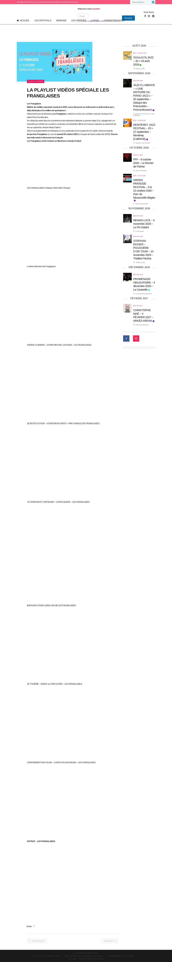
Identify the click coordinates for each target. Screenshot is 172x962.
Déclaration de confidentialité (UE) (83, 956)
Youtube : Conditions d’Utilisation (86, 959)
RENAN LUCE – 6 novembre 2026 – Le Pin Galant (143, 224)
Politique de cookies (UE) (46, 956)
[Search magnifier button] (153, 2)
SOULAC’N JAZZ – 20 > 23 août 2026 (143, 61)
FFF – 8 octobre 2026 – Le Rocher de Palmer (143, 163)
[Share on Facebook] (34, 926)
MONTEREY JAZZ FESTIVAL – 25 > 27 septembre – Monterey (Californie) (144, 131)
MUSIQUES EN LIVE (91, 953)
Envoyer (128, 18)
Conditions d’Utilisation (121, 956)
